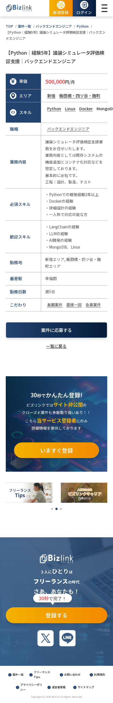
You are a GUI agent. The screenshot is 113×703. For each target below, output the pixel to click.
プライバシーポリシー (31, 687)
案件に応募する (56, 330)
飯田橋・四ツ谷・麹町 (79, 95)
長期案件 (55, 304)
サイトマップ (86, 687)
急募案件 (93, 304)
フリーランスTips (42, 674)
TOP (9, 26)
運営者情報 (59, 687)
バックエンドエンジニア (54, 26)
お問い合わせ (72, 674)
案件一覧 (24, 26)
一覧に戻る (56, 346)
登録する (53, 613)
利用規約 (99, 674)
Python (83, 26)
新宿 (51, 95)
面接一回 (74, 304)
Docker (86, 108)
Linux (70, 108)
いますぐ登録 (56, 450)
